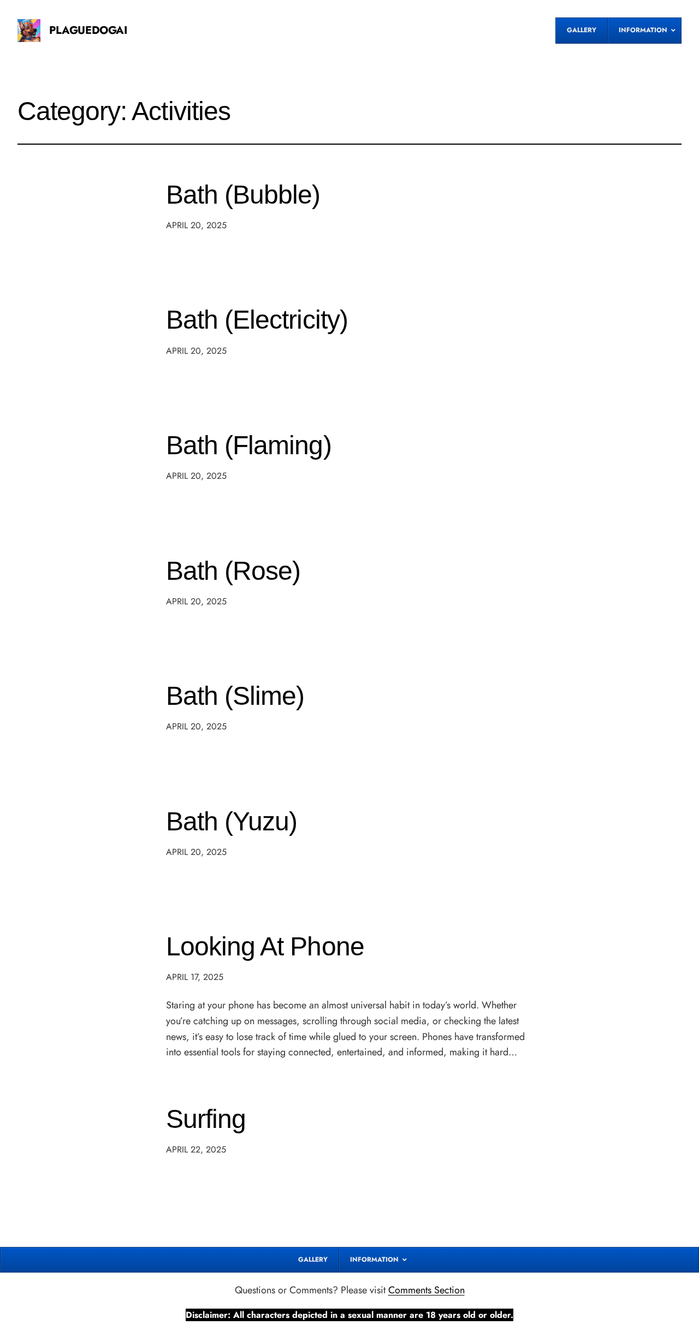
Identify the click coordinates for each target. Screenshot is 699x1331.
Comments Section (426, 1290)
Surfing (206, 1118)
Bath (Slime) (235, 695)
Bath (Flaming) (248, 445)
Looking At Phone (265, 946)
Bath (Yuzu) (231, 821)
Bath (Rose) (233, 570)
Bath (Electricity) (257, 319)
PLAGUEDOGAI (88, 30)
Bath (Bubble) (243, 194)
